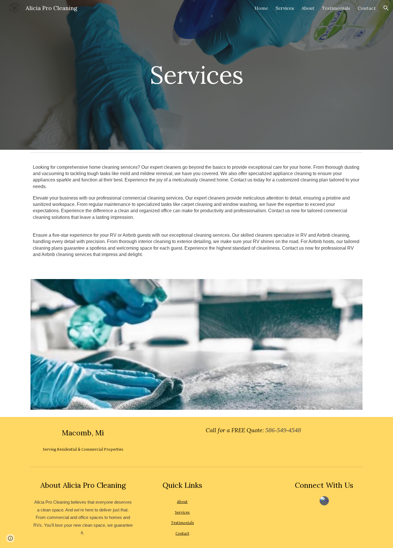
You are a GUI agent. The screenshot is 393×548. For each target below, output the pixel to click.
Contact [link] (367, 8)
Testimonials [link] (336, 8)
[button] (386, 8)
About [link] (308, 8)
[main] (196, 74)
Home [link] (261, 8)
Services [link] (285, 8)
